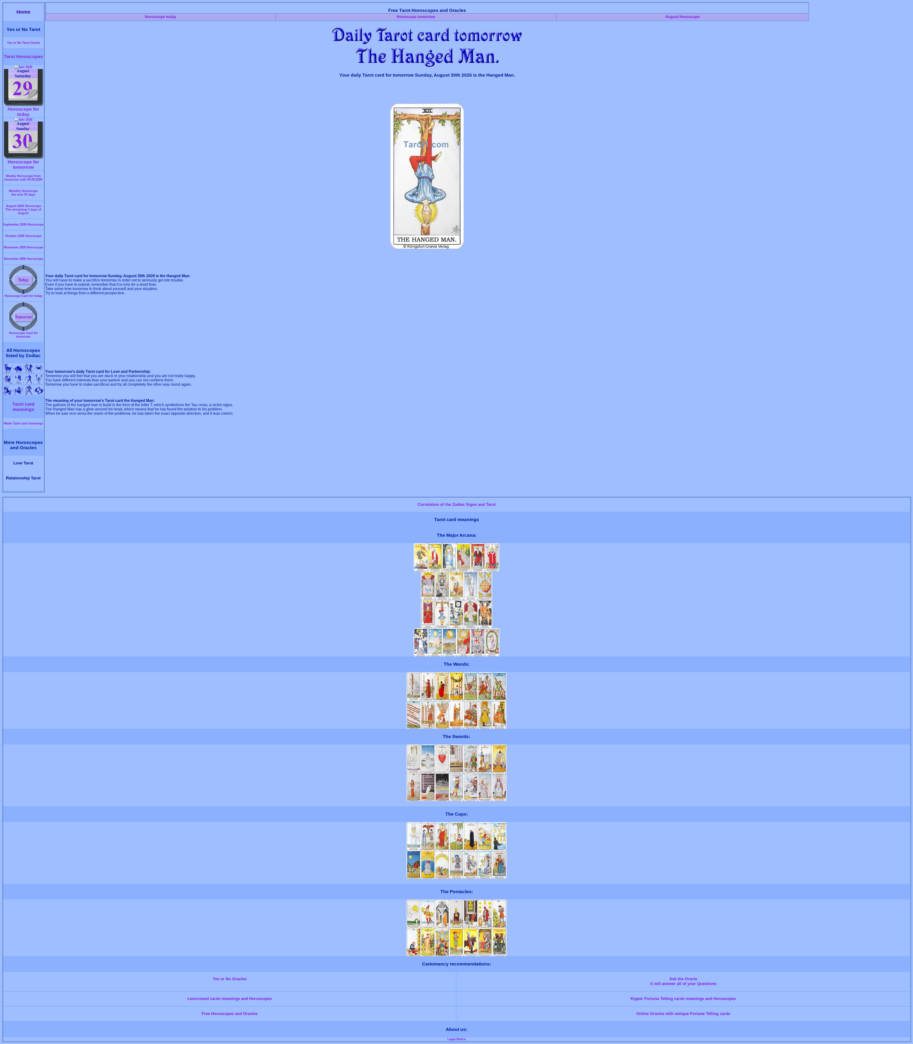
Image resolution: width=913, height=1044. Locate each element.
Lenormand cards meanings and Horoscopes (229, 998)
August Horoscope (682, 17)
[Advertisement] (427, 92)
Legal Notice (456, 1039)
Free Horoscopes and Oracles (229, 1013)
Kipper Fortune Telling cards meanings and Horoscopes (683, 998)
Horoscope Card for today (23, 296)
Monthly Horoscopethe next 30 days (23, 192)
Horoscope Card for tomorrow (23, 334)
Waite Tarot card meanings (23, 423)
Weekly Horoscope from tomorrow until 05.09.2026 (23, 177)
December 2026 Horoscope (23, 259)
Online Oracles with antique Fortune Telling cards (683, 1013)
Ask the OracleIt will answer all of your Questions (683, 981)
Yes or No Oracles (230, 979)
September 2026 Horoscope (23, 224)
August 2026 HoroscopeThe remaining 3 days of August (23, 209)
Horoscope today (160, 17)
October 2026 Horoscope (23, 236)
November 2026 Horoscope (23, 247)
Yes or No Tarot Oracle (23, 42)
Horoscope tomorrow (416, 17)
